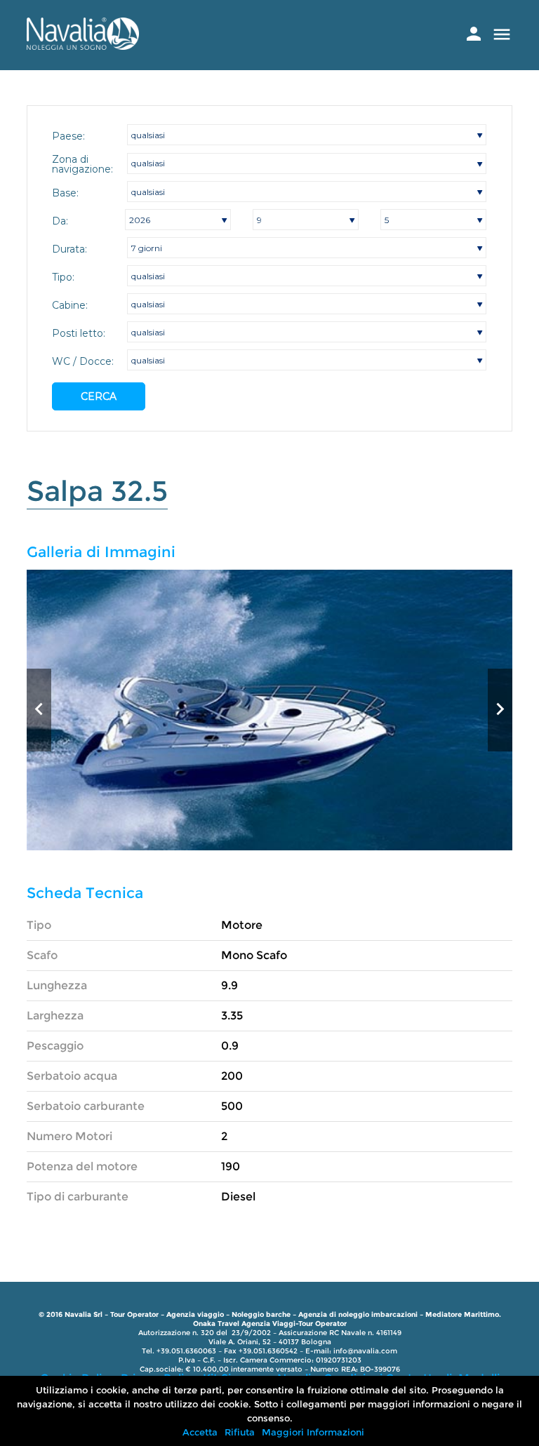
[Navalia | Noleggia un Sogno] (83, 46)
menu (501, 34)
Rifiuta (240, 1432)
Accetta (200, 1432)
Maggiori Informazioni (313, 1432)
